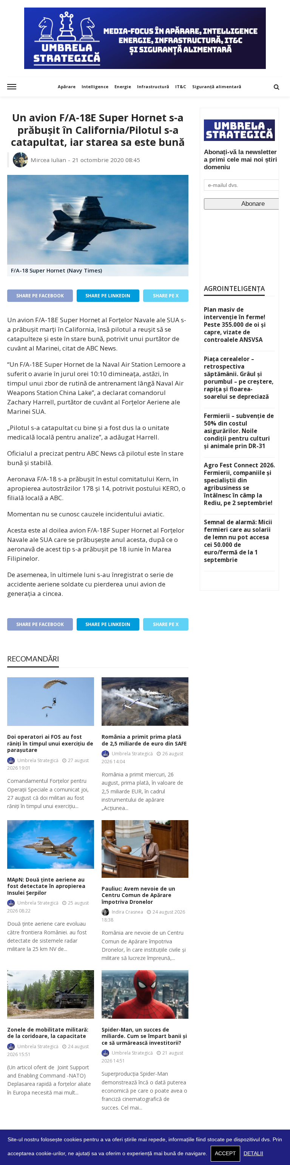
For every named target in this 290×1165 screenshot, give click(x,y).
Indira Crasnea (127, 912)
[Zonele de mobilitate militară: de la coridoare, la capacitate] (50, 994)
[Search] (276, 86)
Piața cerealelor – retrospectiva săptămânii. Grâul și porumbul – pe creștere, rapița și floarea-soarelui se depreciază (238, 377)
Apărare (67, 86)
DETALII (253, 1153)
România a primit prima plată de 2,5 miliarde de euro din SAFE (144, 740)
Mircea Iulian (48, 160)
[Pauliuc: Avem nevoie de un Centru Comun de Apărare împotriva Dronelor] (145, 849)
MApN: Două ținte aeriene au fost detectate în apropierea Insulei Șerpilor (46, 886)
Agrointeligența (234, 288)
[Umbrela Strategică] (145, 38)
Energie (122, 86)
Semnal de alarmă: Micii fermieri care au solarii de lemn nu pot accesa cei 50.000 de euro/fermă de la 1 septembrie (238, 540)
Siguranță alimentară (216, 86)
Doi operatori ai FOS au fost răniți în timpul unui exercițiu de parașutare (50, 743)
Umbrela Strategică (38, 760)
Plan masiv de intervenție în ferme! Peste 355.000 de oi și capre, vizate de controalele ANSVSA (235, 324)
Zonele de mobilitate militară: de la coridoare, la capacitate (47, 1033)
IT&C (180, 86)
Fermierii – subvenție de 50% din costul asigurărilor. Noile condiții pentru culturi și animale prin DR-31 (239, 431)
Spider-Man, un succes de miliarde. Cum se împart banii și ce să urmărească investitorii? (144, 1036)
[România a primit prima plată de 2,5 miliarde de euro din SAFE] (145, 701)
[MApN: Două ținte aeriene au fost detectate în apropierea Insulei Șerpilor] (50, 844)
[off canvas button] (11, 86)
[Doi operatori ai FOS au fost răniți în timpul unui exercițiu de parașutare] (50, 701)
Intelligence (95, 86)
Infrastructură (153, 86)
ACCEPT (225, 1153)
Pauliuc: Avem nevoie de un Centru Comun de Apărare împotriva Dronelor (138, 895)
